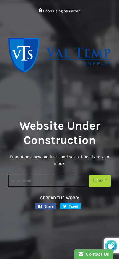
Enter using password (61, 11)
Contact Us (96, 254)
